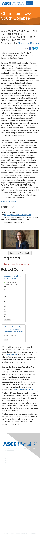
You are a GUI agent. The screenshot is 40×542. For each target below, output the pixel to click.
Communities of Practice (11, 475)
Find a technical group (11, 482)
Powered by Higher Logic (20, 537)
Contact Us (7, 501)
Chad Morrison (11, 282)
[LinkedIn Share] (33, 48)
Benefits (6, 498)
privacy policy (11, 354)
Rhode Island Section (28, 43)
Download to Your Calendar (20, 253)
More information (8, 201)
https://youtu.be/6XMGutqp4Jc (17, 215)
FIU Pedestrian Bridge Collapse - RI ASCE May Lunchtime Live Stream (14, 329)
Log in (29, 3)
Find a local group (9, 479)
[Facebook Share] (30, 48)
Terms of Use (7, 518)
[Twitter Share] (36, 48)
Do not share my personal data (14, 521)
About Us (6, 514)
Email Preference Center (23, 389)
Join (4, 495)
